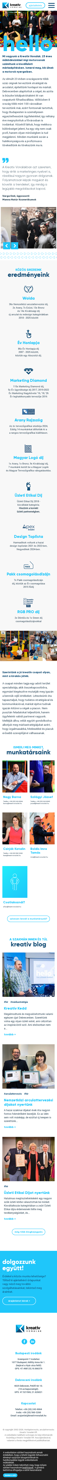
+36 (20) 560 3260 (16, 853)
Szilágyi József (41, 797)
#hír (6, 1001)
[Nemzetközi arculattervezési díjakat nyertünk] (28, 1066)
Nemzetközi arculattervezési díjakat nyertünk (28, 1102)
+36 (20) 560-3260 (31, 1412)
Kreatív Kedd (15, 1008)
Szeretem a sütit (10, 1475)
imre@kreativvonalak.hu (39, 857)
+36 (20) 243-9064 (16, 801)
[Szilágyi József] (42, 791)
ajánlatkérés (35, 5)
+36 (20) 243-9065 (43, 801)
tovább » (10, 1034)
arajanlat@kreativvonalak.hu (31, 1415)
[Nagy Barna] (14, 791)
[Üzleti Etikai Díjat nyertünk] (28, 1159)
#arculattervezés (13, 1093)
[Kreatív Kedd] (28, 975)
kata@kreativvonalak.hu (12, 855)
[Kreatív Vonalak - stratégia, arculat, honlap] (11, 5)
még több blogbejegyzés (29, 1232)
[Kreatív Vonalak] (28, 1331)
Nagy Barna (12, 797)
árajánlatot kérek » (19, 1301)
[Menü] (51, 5)
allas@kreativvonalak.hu (12, 907)
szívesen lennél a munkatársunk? (28, 918)
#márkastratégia (19, 1001)
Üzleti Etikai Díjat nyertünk (27, 1192)
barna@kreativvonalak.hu (12, 803)
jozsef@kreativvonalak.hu (39, 803)
